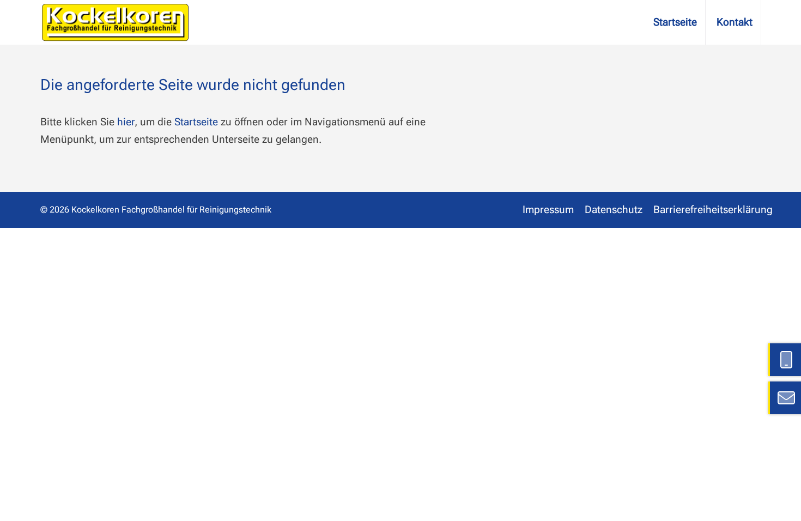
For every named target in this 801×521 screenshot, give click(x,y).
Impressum (548, 209)
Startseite (675, 22)
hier (126, 122)
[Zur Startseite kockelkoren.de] (115, 22)
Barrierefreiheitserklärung (713, 209)
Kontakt (735, 22)
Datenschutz (613, 209)
